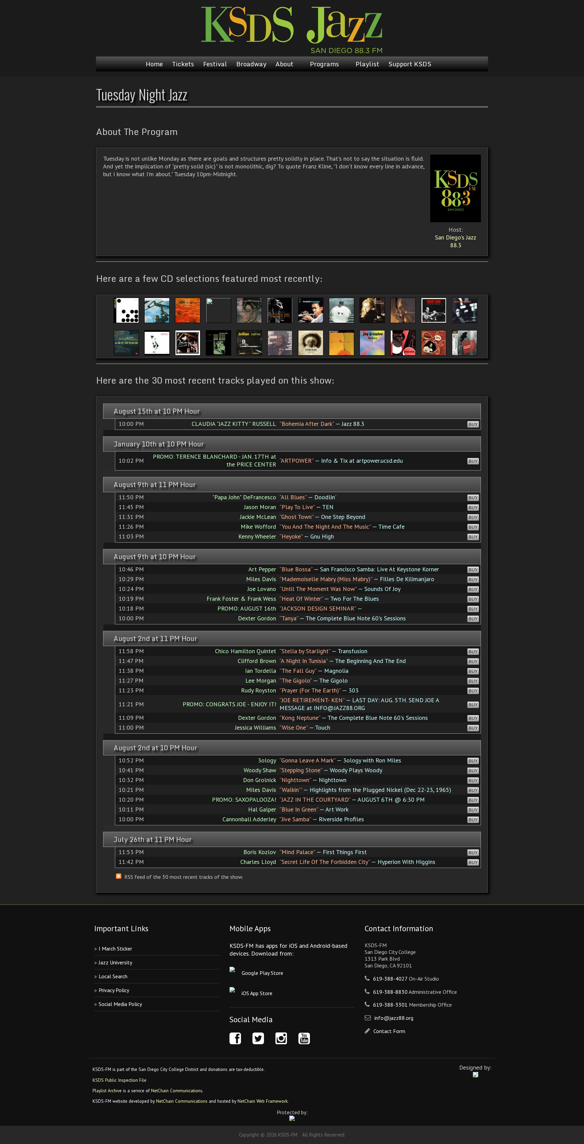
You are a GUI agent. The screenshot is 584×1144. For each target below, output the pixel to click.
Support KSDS (409, 64)
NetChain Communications (176, 1091)
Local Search (113, 976)
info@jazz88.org (393, 1017)
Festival (215, 64)
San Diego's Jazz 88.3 (455, 241)
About (284, 64)
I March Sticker (115, 948)
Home (154, 64)
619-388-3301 (390, 1004)
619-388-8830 (390, 991)
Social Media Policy (120, 1004)
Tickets (183, 64)
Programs (324, 64)
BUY (473, 424)
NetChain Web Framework (263, 1101)
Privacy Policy (114, 990)
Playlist (367, 64)
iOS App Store (257, 993)
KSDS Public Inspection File (119, 1080)
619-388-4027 (390, 978)
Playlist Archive (107, 1091)
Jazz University (115, 962)
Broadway (251, 64)
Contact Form (389, 1031)
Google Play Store (262, 972)
